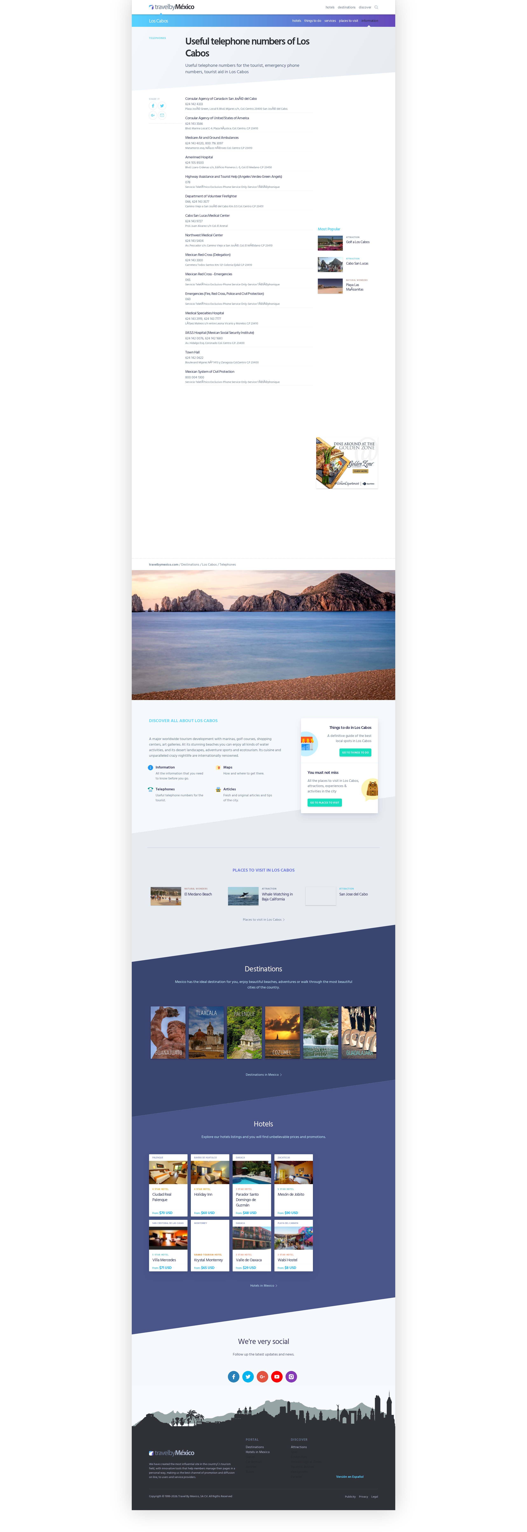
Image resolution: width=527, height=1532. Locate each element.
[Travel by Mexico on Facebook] (233, 1377)
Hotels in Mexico (258, 1451)
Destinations (190, 564)
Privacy (363, 1496)
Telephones (157, 38)
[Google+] (153, 115)
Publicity (350, 1496)
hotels (330, 7)
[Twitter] (162, 106)
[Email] (162, 115)
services (330, 20)
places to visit (348, 20)
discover (365, 7)
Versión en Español (350, 1476)
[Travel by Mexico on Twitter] (248, 1377)
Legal (374, 1496)
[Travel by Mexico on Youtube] (277, 1377)
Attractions (299, 1446)
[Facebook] (153, 106)
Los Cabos (158, 20)
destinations (347, 7)
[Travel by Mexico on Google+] (262, 1377)
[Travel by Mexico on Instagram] (291, 1377)
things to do (312, 20)
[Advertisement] (347, 365)
